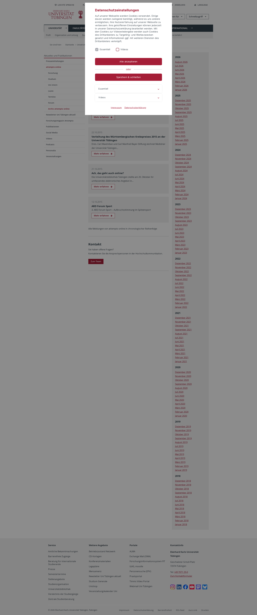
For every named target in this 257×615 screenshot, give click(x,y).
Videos (124, 49)
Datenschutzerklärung (135, 107)
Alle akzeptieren (128, 61)
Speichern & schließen (128, 77)
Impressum (116, 107)
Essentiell (105, 49)
